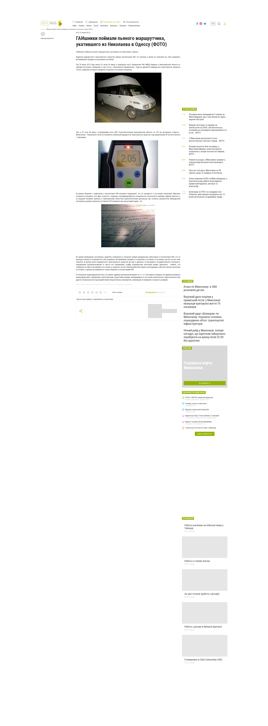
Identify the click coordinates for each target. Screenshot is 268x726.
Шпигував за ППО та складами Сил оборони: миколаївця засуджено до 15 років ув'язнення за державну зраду (207, 194)
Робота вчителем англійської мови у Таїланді (203, 527)
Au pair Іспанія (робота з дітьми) (201, 593)
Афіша (75, 25)
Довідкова (122, 25)
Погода (96, 25)
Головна (43, 29)
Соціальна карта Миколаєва (198, 365)
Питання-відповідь (134, 25)
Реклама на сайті (111, 22)
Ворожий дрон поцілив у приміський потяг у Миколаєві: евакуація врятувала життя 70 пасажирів (202, 302)
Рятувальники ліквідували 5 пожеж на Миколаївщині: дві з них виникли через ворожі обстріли (207, 117)
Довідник (93, 22)
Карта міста (113, 25)
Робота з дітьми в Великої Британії (203, 626)
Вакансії (89, 25)
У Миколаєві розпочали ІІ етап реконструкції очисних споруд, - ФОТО (206, 139)
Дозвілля (81, 25)
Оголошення (132, 22)
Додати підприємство (204, 434)
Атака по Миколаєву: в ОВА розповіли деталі (200, 288)
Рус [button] (213, 24)
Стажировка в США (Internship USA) (203, 659)
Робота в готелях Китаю (197, 561)
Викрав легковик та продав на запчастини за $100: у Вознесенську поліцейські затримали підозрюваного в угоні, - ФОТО (208, 129)
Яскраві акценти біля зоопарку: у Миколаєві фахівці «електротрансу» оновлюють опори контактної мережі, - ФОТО (207, 150)
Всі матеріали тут (205, 383)
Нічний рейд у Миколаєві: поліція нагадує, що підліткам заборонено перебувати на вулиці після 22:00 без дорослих (204, 335)
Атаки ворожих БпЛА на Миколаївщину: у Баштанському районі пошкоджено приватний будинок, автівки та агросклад (208, 182)
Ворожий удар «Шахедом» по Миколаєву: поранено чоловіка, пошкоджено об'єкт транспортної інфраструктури (204, 318)
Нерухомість (104, 25)
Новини (79, 22)
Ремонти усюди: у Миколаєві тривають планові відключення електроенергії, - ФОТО (207, 162)
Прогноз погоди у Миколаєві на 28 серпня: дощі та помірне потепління (205, 171)
